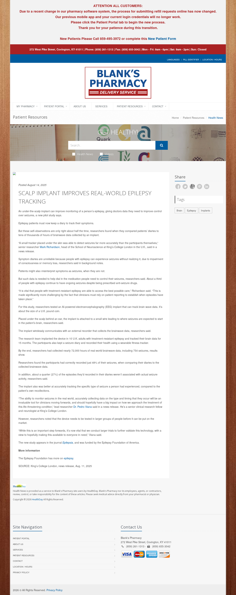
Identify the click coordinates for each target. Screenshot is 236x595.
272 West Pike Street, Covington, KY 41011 (56, 49)
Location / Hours (212, 59)
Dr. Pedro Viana (82, 406)
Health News (85, 154)
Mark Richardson (50, 247)
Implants (205, 210)
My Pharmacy (26, 106)
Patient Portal (54, 106)
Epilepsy (191, 210)
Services (101, 106)
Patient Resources (130, 106)
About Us (80, 106)
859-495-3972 (110, 38)
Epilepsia (68, 442)
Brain (179, 210)
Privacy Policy (21, 572)
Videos (109, 154)
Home (175, 117)
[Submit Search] (161, 145)
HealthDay (37, 499)
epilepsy (68, 458)
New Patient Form (162, 38)
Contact (157, 106)
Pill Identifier (191, 59)
